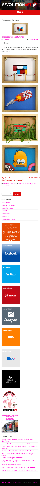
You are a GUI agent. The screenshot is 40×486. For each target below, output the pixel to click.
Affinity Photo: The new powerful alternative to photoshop (17, 440)
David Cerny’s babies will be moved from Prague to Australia (18, 454)
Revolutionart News (8, 219)
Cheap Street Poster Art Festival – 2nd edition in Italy (19, 470)
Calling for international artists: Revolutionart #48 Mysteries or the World (18, 461)
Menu (20, 12)
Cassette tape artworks (13, 37)
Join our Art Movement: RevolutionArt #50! (16, 444)
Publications (6, 216)
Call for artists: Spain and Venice (12, 458)
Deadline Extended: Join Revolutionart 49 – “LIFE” (18, 451)
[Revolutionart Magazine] (20, 7)
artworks (21, 184)
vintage (8, 185)
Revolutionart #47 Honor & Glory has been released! (19, 467)
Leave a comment (33, 39)
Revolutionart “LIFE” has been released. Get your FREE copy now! (20, 447)
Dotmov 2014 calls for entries (11, 465)
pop (35, 184)
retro (3, 185)
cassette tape (29, 184)
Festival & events (7, 208)
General (13, 184)
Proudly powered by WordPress (11, 482)
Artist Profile (6, 184)
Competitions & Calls (8, 205)
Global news (6, 214)
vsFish (36, 482)
